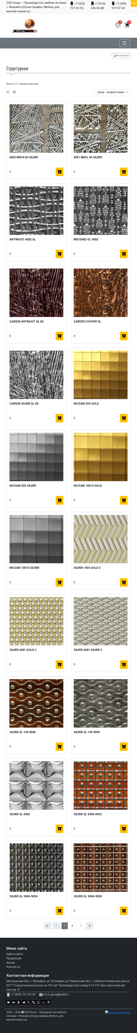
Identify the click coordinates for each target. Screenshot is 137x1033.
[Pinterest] (48, 1002)
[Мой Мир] (43, 1002)
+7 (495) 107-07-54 (118, 6)
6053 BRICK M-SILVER (23, 157)
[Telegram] (23, 1002)
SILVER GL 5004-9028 (88, 896)
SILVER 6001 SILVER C (88, 650)
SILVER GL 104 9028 (22, 732)
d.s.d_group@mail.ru (55, 994)
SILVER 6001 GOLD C (23, 650)
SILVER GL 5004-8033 (88, 814)
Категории (122, 55)
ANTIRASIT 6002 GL (22, 239)
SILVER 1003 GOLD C (87, 567)
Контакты (13, 967)
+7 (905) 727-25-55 (77, 6)
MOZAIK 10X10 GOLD (88, 485)
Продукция (13, 958)
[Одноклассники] (18, 1002)
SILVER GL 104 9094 (87, 732)
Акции (10, 962)
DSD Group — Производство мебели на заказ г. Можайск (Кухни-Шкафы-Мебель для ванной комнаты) (36, 1016)
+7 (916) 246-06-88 (98, 6)
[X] (28, 1002)
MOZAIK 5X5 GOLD (86, 403)
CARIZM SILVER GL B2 (24, 403)
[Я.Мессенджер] (8, 1002)
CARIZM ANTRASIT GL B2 (26, 321)
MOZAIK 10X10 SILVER (24, 567)
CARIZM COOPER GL (87, 321)
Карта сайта (14, 954)
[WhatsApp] (38, 1002)
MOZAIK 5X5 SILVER (22, 485)
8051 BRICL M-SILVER (88, 157)
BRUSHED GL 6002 (86, 239)
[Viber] (33, 1002)
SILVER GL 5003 (19, 814)
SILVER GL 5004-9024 (23, 896)
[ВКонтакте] (13, 1002)
